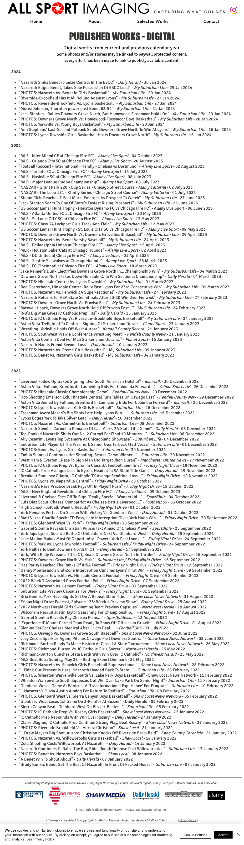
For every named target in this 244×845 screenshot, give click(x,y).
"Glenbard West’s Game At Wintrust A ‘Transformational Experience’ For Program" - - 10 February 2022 (126, 685)
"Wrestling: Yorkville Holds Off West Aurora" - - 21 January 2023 (98, 329)
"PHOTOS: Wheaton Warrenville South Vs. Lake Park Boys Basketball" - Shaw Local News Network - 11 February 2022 (125, 675)
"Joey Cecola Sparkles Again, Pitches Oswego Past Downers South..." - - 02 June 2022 (121, 638)
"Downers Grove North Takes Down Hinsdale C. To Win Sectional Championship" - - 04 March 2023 (120, 276)
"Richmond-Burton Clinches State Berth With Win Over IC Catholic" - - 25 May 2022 (111, 654)
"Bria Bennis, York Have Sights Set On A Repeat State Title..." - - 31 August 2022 (116, 596)
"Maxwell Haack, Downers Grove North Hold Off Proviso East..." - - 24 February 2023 (112, 308)
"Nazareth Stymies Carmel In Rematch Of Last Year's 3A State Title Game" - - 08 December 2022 (117, 428)
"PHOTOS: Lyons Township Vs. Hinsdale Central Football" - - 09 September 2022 (108, 575)
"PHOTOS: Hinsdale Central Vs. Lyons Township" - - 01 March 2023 (96, 281)
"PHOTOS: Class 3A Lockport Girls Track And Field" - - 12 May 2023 (96, 224)
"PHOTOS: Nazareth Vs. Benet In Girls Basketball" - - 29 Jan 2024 (95, 92)
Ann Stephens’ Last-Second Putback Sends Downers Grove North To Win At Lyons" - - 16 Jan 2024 (125, 129)
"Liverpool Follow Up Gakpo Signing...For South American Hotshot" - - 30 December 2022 (109, 381)
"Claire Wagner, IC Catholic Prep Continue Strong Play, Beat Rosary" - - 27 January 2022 (123, 722)
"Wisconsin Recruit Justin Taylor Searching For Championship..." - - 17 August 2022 (112, 612)
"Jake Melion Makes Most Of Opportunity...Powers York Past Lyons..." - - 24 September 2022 (120, 538)
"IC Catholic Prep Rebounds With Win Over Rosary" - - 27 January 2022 (95, 717)
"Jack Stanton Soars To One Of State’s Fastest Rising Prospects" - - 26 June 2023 (108, 203)
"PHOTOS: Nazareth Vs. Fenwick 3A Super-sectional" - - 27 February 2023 (102, 292)
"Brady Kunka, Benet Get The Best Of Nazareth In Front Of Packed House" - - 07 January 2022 (117, 764)
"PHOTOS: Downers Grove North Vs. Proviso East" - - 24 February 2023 (99, 302)
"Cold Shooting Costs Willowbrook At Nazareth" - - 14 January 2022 (92, 743)
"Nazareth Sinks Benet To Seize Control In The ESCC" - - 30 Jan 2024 (93, 82)
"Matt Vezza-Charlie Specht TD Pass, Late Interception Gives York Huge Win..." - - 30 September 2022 (128, 517)
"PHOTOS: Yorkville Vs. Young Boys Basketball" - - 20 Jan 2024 (92, 124)
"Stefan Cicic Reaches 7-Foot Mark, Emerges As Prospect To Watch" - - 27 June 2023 (112, 197)
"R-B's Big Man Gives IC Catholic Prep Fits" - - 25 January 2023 (88, 313)
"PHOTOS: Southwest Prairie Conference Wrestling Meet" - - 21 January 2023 (109, 334)
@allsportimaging (153, 810)
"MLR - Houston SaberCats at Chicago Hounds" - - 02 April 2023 (93, 250)
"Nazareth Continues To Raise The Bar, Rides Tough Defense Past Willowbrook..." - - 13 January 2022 (124, 748)
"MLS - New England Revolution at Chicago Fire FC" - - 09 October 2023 (99, 491)
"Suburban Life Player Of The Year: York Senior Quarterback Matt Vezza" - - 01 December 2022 (118, 444)
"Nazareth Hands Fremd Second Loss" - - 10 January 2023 (83, 344)
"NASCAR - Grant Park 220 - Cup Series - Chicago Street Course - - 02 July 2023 (106, 187)
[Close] (238, 834)
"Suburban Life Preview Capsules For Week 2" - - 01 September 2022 (99, 591)
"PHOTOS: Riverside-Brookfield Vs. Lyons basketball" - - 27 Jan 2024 (98, 103)
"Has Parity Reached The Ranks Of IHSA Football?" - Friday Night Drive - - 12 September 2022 (121, 565)
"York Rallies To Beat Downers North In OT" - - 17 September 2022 (90, 549)
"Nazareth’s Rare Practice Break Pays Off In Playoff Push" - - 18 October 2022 (106, 486)
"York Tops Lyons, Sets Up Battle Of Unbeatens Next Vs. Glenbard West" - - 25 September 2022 (116, 533)
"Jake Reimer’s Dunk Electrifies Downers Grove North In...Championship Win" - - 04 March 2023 (123, 271)
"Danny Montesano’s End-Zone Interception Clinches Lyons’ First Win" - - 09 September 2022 (121, 570)
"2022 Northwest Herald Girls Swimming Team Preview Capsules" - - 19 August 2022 (113, 607)
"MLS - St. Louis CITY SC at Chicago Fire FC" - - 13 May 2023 (89, 218)
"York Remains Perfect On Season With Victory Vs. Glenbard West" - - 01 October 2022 (108, 512)
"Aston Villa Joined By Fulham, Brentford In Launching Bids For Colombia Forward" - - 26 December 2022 (123, 402)
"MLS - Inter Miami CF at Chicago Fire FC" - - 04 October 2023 (91, 155)
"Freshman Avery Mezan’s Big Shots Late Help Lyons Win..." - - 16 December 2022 (107, 412)
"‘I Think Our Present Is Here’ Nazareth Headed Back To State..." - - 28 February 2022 (109, 670)
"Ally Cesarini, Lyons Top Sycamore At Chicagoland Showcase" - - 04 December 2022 (109, 439)
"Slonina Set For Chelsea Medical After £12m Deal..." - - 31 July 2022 (93, 628)
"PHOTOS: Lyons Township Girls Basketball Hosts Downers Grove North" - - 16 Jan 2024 (115, 134)
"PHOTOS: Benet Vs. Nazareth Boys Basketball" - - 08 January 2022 (90, 754)
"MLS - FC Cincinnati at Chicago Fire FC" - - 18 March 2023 (88, 266)
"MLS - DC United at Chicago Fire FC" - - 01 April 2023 (84, 255)
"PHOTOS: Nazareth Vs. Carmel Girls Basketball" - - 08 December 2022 (96, 423)
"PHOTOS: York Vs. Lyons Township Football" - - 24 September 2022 (112, 544)
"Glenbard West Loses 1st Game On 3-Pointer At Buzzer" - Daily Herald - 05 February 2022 (101, 701)
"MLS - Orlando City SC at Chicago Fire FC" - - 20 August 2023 (91, 161)
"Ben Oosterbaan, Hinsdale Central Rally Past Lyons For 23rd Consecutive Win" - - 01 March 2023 (124, 287)
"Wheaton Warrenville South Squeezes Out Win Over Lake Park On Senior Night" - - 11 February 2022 (124, 680)
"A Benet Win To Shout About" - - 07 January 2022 (76, 759)
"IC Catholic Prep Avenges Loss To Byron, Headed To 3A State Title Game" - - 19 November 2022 (117, 470)
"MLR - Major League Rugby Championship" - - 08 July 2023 (89, 182)
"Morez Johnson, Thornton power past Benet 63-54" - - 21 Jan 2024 (97, 108)
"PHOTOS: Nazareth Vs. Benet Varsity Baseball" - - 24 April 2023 (94, 239)
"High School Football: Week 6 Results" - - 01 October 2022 (90, 507)
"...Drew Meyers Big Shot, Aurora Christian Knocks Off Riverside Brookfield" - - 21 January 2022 (128, 733)
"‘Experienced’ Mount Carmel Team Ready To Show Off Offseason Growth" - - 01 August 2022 (120, 622)
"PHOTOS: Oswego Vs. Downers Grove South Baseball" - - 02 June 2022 (108, 633)
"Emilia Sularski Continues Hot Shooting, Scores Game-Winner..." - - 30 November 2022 (112, 454)
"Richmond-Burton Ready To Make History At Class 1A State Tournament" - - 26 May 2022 (124, 643)
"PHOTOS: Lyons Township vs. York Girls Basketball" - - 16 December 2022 (99, 407)
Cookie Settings (195, 834)
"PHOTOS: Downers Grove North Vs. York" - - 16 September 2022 (109, 559)
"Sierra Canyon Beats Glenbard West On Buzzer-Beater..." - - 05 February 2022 (104, 706)
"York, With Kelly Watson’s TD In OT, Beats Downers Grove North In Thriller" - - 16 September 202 (124, 554)
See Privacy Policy (40, 839)
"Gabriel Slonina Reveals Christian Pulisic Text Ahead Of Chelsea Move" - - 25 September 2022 (115, 528)
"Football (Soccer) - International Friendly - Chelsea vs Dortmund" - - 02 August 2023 (112, 166)
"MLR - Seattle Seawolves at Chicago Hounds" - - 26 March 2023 (93, 260)
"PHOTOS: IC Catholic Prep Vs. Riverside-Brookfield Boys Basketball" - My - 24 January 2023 (116, 318)
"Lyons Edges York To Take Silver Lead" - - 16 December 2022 (85, 418)
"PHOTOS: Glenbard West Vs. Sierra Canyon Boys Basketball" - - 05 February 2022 (118, 696)
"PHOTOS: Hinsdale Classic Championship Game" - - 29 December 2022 (103, 391)
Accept (223, 834)
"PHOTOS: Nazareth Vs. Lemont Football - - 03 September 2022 (93, 586)
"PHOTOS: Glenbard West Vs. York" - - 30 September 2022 (88, 523)
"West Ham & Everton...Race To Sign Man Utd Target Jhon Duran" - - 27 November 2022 (121, 460)
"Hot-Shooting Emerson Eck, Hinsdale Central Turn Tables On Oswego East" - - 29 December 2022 (126, 397)
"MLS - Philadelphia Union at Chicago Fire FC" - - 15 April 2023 (92, 245)
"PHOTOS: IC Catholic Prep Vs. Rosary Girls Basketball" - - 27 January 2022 (111, 712)
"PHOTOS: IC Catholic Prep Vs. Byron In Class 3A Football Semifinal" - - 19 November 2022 (118, 465)
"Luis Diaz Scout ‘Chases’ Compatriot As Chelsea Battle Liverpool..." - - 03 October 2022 (110, 502)
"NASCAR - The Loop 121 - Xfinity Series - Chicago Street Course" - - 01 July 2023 (107, 192)
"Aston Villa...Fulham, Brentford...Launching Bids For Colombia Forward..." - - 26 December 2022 (124, 386)
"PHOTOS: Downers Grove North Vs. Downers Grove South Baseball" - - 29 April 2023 (113, 234)
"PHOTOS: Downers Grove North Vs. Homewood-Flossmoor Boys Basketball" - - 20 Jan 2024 (118, 119)
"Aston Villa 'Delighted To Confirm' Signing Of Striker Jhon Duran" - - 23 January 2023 (109, 323)
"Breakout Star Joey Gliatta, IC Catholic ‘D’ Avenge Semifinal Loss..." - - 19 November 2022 (118, 475)
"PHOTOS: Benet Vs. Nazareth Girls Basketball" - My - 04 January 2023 (96, 355)
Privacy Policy (188, 820)
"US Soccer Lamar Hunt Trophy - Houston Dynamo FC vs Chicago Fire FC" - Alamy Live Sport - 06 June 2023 (116, 208)
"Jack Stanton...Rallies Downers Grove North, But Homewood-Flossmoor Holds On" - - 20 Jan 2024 (125, 113)
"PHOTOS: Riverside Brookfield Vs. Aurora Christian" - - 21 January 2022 (96, 727)
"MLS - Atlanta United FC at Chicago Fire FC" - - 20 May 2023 (90, 213)
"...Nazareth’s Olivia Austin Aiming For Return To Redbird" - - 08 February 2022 (104, 691)
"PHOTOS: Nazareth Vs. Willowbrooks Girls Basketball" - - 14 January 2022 (98, 738)
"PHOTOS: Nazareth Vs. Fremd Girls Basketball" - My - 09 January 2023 (97, 350)
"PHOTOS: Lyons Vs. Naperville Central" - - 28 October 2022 (90, 481)
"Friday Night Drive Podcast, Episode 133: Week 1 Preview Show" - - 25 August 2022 (113, 601)
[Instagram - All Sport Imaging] (234, 10)
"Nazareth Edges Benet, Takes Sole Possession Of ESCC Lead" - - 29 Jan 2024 (105, 87)
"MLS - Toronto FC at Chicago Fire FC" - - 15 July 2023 (83, 171)
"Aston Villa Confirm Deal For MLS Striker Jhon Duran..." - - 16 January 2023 (100, 339)
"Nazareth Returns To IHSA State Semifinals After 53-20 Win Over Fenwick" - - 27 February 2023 (123, 297)
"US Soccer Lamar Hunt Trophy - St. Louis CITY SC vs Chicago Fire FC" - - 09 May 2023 (112, 229)
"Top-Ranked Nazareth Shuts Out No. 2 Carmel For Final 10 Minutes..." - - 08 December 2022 (116, 433)
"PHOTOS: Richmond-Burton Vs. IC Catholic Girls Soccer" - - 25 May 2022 (102, 649)
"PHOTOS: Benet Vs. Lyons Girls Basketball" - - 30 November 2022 (92, 449)
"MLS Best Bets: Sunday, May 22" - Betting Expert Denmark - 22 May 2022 (86, 659)
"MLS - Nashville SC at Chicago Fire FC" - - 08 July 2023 (85, 176)
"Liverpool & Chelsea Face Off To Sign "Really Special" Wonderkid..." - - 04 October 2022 (109, 496)
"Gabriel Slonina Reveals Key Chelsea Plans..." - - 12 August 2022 (93, 617)
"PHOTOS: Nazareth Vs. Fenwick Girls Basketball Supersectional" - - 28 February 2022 (121, 664)
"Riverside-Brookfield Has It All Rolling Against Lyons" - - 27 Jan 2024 (99, 98)
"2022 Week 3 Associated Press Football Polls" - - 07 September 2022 (99, 580)
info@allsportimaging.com (104, 810)
